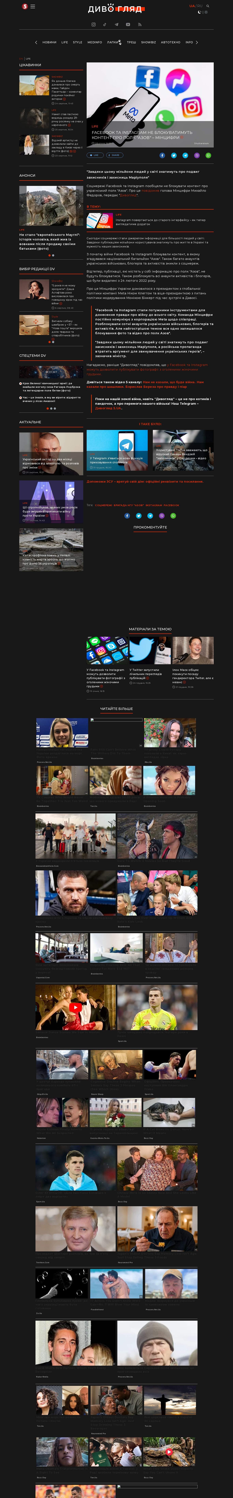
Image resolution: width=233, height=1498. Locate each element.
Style (77, 42)
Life (64, 42)
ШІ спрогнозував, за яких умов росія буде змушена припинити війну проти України (50, 511)
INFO (189, 42)
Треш (131, 42)
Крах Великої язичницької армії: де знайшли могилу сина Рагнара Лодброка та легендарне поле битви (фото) (51, 387)
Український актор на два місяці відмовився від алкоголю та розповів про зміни (51, 463)
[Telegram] (116, 24)
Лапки (112, 42)
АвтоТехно (170, 42)
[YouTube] (128, 24)
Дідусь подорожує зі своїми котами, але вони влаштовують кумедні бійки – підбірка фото (47, 239)
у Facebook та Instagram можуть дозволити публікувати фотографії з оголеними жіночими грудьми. (147, 369)
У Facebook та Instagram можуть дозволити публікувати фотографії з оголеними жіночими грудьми (106, 678)
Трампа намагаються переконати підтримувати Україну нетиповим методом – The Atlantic (66, 324)
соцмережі (103, 505)
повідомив (150, 191)
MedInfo (95, 42)
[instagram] (93, 24)
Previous (36, 42)
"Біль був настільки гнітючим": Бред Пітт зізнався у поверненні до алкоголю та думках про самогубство (67, 292)
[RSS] (140, 24)
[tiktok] (105, 24)
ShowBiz (148, 42)
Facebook (171, 505)
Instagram (154, 505)
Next (196, 42)
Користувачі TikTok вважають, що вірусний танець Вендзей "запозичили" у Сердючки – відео (182, 454)
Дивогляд (128, 195)
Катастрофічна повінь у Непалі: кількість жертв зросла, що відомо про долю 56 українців (49, 559)
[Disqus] (150, 581)
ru (199, 6)
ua (192, 6)
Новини (49, 42)
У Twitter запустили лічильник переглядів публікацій (146, 674)
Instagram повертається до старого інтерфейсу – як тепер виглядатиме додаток (161, 222)
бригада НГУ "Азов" (129, 505)
